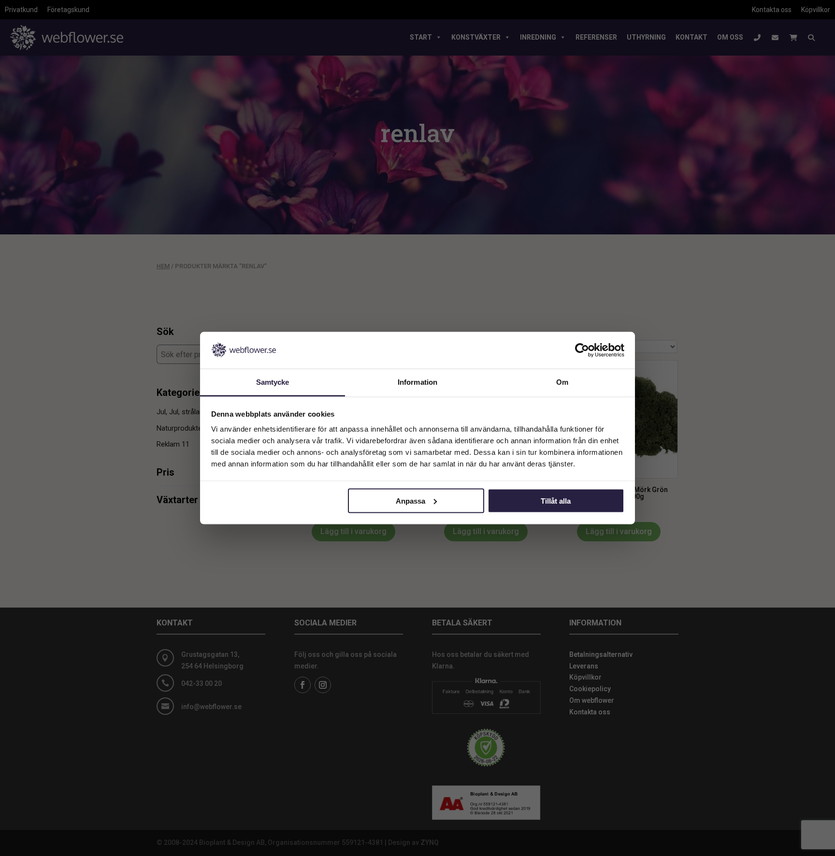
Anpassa (410, 500)
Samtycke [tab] (272, 382)
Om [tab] (562, 382)
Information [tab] (417, 382)
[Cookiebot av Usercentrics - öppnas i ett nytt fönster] (582, 350)
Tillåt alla (556, 500)
